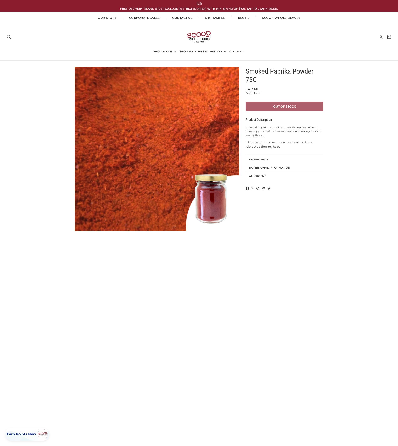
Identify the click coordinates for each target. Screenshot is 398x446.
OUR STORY (107, 18)
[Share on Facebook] (247, 188)
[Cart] (389, 37)
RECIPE (243, 18)
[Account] (381, 37)
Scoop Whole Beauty (281, 18)
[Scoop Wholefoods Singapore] (199, 37)
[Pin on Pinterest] (258, 188)
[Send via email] (263, 188)
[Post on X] (252, 188)
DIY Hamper (215, 18)
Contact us (182, 18)
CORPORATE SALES (144, 18)
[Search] (9, 37)
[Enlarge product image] (157, 149)
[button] (269, 188)
